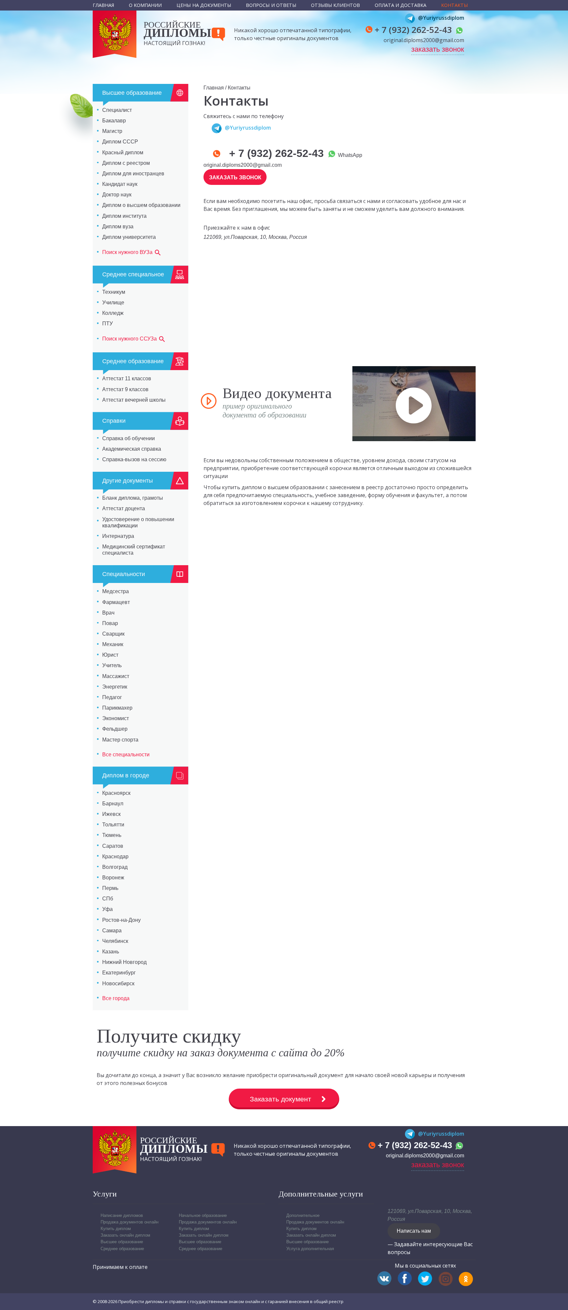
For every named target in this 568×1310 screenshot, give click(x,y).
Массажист (115, 676)
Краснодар (115, 856)
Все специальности (126, 754)
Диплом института (124, 216)
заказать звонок (437, 49)
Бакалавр (114, 120)
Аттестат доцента (123, 508)
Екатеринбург (119, 972)
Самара (112, 930)
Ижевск (111, 814)
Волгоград (115, 867)
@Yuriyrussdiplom (441, 17)
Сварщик (113, 634)
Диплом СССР (120, 141)
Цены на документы (204, 5)
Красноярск (116, 793)
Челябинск (115, 941)
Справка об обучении (128, 438)
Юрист (110, 655)
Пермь (110, 888)
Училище (113, 302)
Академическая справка (131, 449)
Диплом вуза (117, 226)
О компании (145, 5)
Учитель (112, 665)
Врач (108, 613)
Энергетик (114, 687)
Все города (116, 998)
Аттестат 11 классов (126, 378)
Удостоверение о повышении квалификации (138, 522)
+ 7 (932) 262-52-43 (414, 30)
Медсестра (115, 591)
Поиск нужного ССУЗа (130, 339)
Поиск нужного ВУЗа (128, 252)
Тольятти (113, 824)
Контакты (454, 5)
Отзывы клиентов (335, 5)
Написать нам (414, 1231)
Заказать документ (280, 1099)
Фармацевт (116, 602)
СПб (107, 898)
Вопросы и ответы (271, 5)
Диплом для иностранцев (133, 173)
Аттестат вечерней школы (134, 400)
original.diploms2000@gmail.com (424, 40)
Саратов (112, 846)
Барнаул (112, 803)
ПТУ (107, 323)
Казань (110, 951)
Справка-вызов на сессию (134, 459)
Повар (110, 623)
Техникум (113, 292)
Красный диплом (122, 152)
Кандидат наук (119, 184)
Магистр (112, 131)
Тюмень (111, 835)
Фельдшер (115, 729)
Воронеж (113, 877)
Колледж (113, 313)
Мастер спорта (120, 740)
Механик (112, 644)
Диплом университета (129, 237)
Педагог (112, 697)
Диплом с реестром (126, 163)
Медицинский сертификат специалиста (133, 550)
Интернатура (118, 536)
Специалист (117, 110)
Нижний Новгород (124, 962)
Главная (103, 5)
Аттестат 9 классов (125, 389)
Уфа (107, 909)
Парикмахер (117, 708)
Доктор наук (116, 194)
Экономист (115, 718)
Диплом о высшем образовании (141, 205)
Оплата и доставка (400, 5)
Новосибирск (118, 983)
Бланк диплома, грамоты (132, 498)
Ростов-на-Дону (121, 920)
